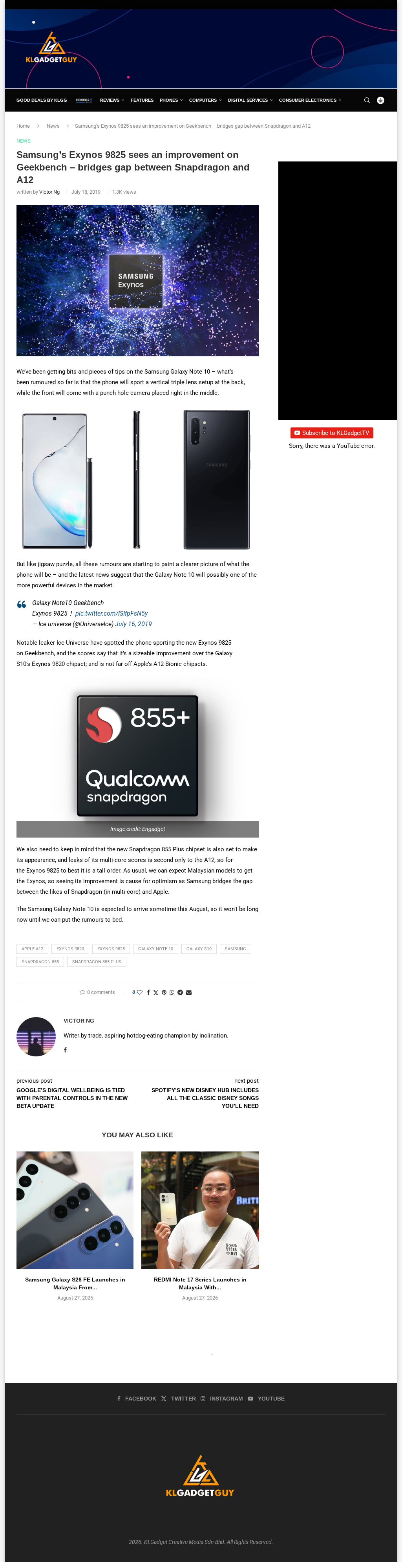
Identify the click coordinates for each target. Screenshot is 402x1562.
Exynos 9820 (70, 949)
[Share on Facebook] (148, 992)
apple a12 (32, 949)
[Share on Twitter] (156, 992)
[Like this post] (140, 992)
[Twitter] (359, 123)
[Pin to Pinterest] (164, 992)
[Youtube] (377, 123)
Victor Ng (49, 192)
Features (142, 100)
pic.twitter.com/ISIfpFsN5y (111, 613)
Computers (203, 100)
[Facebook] (351, 123)
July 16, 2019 (133, 624)
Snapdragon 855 (40, 961)
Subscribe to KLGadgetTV (335, 432)
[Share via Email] (189, 992)
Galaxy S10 (199, 949)
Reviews (109, 100)
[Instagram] (368, 123)
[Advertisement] (243, 48)
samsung (235, 949)
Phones (169, 100)
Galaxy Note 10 (155, 949)
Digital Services (248, 100)
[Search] (367, 100)
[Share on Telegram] (180, 992)
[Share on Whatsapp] (172, 992)
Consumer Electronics (307, 100)
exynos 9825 (111, 949)
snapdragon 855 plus (96, 961)
